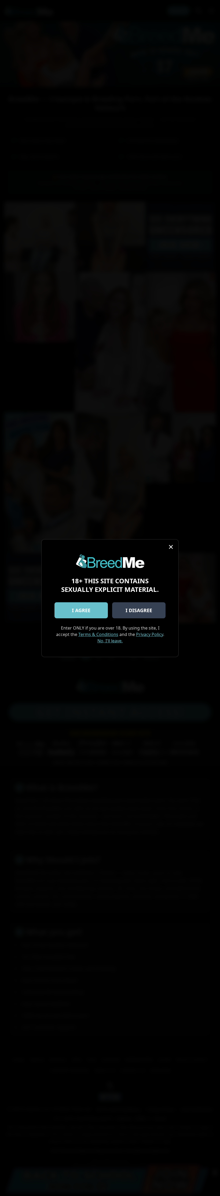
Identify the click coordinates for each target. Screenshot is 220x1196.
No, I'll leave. (110, 641)
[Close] (171, 547)
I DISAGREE (139, 610)
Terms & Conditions (98, 634)
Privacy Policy (149, 634)
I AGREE (81, 610)
